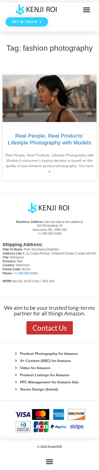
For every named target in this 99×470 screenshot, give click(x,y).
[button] (86, 9)
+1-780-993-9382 (25, 273)
